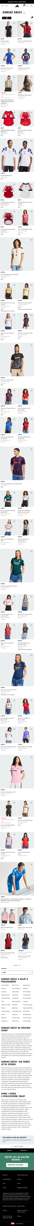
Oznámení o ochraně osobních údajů (22, 1211)
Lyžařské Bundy (16, 1011)
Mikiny (3, 1014)
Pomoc (19, 1183)
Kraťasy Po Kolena (4, 1021)
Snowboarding (5, 1011)
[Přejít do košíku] (31, 6)
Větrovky (3, 1017)
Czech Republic (19, 1223)
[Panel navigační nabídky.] (3, 6)
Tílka (2, 1001)
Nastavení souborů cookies (9, 1206)
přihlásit (9, 1150)
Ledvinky (3, 991)
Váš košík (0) (23, 1150)
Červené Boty (16, 1017)
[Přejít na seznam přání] (7, 6)
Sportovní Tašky (5, 1004)
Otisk (4, 1183)
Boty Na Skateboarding (27, 989)
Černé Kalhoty (16, 988)
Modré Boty (15, 991)
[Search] (27, 6)
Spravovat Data (21, 1206)
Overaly (3, 988)
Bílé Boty (14, 1004)
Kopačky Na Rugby (26, 985)
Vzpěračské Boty (28, 1008)
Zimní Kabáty (5, 985)
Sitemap (19, 1179)
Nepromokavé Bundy (16, 1002)
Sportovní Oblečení (15, 1008)
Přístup (19, 1216)
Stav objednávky (7, 1179)
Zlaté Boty (15, 995)
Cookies (5, 1210)
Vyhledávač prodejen (22, 1187)
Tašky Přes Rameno (15, 1021)
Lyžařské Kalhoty (14, 1015)
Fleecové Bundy (27, 1004)
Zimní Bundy (26, 991)
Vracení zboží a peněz (22, 1175)
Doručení (5, 1175)
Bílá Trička (15, 985)
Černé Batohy (27, 998)
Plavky (3, 1008)
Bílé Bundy (26, 1011)
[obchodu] (17, 7)
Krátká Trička (5, 995)
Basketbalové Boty (27, 1015)
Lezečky (25, 1001)
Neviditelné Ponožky (15, 998)
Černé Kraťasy (27, 1017)
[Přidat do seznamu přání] (14, 23)
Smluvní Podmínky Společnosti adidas (7, 1217)
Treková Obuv (27, 995)
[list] (14, 18)
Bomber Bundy (5, 998)
